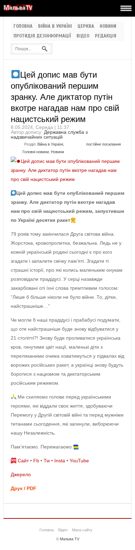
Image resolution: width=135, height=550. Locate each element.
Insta (59, 460)
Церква (86, 26)
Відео (82, 36)
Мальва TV (69, 539)
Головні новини (35, 152)
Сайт (23, 460)
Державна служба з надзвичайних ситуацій (49, 134)
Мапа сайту (82, 530)
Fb (36, 460)
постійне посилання (103, 144)
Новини (108, 26)
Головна (23, 26)
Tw (47, 460)
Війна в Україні (55, 26)
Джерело (21, 474)
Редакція (105, 36)
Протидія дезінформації (42, 36)
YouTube (79, 460)
